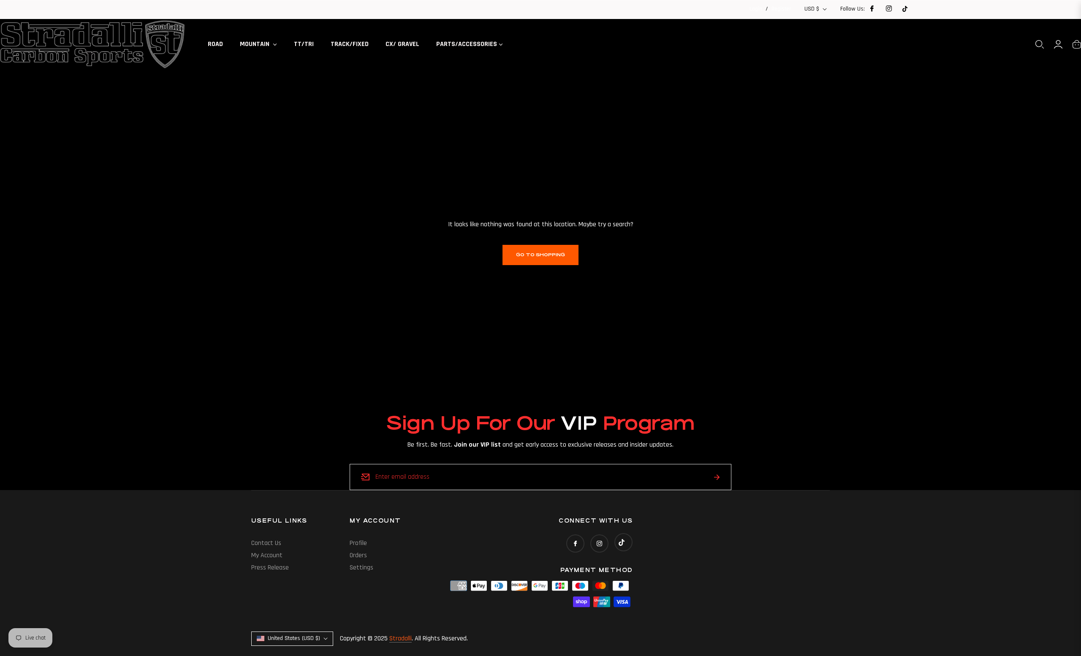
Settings (361, 567)
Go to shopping (540, 255)
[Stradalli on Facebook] (871, 9)
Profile (358, 543)
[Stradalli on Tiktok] (905, 9)
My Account (266, 555)
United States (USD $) (294, 638)
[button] (1039, 44)
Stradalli (400, 638)
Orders (358, 555)
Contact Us (266, 543)
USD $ (811, 9)
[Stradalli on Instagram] (888, 9)
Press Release (270, 567)
